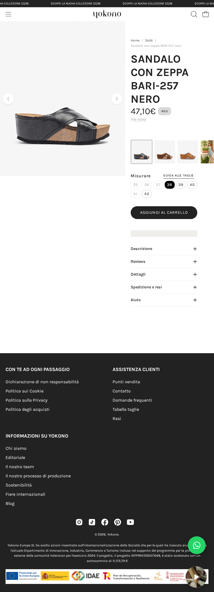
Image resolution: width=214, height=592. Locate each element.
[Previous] (8, 98)
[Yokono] (112, 15)
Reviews (138, 261)
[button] (193, 14)
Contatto (122, 391)
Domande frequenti (132, 400)
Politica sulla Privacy (26, 400)
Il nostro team (20, 466)
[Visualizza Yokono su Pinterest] (117, 522)
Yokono (113, 534)
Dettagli (138, 274)
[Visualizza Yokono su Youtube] (130, 522)
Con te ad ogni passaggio (38, 369)
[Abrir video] (196, 577)
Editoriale (15, 457)
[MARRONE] (187, 151)
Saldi (149, 40)
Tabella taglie (126, 409)
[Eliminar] (206, 562)
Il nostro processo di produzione (38, 475)
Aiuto (136, 300)
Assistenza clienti (136, 369)
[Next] (116, 98)
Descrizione (141, 248)
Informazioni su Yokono (37, 436)
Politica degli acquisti (28, 409)
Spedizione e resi (146, 287)
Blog (10, 503)
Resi (117, 418)
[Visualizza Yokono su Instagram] (79, 522)
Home (135, 40)
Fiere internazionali (25, 494)
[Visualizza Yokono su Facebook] (105, 522)
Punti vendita (126, 381)
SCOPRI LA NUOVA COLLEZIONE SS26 (75, 3)
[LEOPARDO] (164, 151)
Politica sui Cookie (24, 391)
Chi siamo (16, 448)
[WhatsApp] (197, 545)
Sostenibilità (19, 485)
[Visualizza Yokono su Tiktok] (92, 522)
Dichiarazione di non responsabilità (42, 381)
